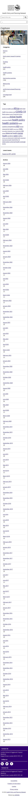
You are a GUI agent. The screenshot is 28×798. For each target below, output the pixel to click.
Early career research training (11, 56)
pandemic (10, 136)
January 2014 (7, 712)
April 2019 (6, 470)
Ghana (7, 117)
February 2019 (7, 481)
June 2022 (6, 284)
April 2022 (6, 289)
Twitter (6, 763)
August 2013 (6, 739)
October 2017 (7, 564)
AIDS (21, 108)
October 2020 (7, 377)
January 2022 (7, 306)
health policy (6, 67)
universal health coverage (18, 142)
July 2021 (5, 328)
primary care (4, 138)
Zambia (4, 143)
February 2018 (7, 542)
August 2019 (6, 449)
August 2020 (6, 388)
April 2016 (6, 651)
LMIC (22, 131)
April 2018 (6, 531)
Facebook (11, 763)
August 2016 (6, 635)
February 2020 (7, 421)
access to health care (7, 108)
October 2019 (7, 438)
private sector (11, 138)
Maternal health (11, 133)
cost (14, 112)
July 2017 (5, 575)
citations (11, 112)
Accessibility (14, 780)
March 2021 (6, 350)
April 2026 (6, 180)
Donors (5, 51)
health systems (7, 73)
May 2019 (6, 465)
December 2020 (7, 366)
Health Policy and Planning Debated (14, 13)
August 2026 (6, 163)
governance (5, 120)
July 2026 (5, 169)
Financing (15, 114)
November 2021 (7, 311)
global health (16, 116)
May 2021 (6, 339)
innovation (4, 131)
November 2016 (7, 619)
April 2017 (6, 591)
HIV (17, 126)
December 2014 (7, 662)
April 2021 (6, 344)
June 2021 (6, 333)
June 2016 (6, 646)
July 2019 (5, 454)
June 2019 (6, 460)
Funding (5, 62)
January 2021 (7, 361)
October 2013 (7, 728)
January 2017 (7, 608)
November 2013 (7, 723)
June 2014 (6, 690)
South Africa (15, 140)
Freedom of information (14, 783)
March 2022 (6, 295)
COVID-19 (21, 111)
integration (10, 131)
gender (4, 117)
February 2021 (7, 355)
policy (16, 136)
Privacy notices (14, 789)
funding (20, 114)
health (10, 120)
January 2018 (7, 547)
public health (17, 138)
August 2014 (6, 684)
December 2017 (7, 553)
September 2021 (8, 317)
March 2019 (6, 476)
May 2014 (6, 695)
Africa (16, 108)
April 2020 (6, 410)
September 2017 (8, 569)
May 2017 (6, 586)
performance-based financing (11, 89)
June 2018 (6, 520)
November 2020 (7, 372)
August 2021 (6, 322)
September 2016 (8, 630)
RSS (2, 763)
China (7, 112)
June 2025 (6, 191)
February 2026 (7, 185)
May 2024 (6, 229)
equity (11, 114)
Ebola (3, 114)
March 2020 (6, 416)
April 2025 (6, 196)
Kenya (14, 131)
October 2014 (7, 673)
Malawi (4, 133)
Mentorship (6, 84)
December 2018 (7, 492)
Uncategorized (7, 95)
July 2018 (5, 514)
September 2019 (8, 443)
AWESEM (17, 795)
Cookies (14, 786)
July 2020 (5, 394)
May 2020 (6, 405)
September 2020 (8, 383)
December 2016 (7, 613)
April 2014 (6, 701)
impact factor (16, 129)
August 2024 (6, 218)
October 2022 (7, 268)
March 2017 (6, 597)
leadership (18, 131)
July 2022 (5, 279)
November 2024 (7, 213)
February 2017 (7, 602)
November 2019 (7, 432)
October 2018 (7, 503)
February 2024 (7, 240)
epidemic (8, 114)
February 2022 (7, 300)
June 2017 (6, 580)
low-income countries (9, 78)
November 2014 (7, 668)
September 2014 (8, 679)
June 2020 (6, 399)
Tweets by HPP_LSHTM (8, 154)
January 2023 (7, 257)
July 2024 (5, 224)
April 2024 (6, 235)
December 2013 (7, 717)
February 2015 (7, 657)
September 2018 (8, 509)
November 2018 (7, 498)
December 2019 (7, 427)
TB (19, 140)
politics (20, 136)
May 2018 (6, 525)
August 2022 (6, 273)
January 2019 (7, 487)
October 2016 (7, 624)
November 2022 (7, 262)
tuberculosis (6, 142)
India (20, 129)
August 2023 (6, 251)
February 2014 (7, 706)
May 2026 (6, 174)
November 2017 (7, 558)
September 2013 (8, 734)
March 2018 (6, 536)
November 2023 (7, 246)
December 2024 (7, 207)
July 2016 (5, 641)
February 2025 (7, 202)
